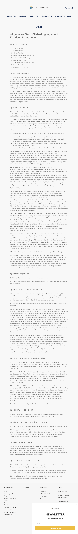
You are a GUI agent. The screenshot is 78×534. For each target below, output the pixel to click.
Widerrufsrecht (45, 494)
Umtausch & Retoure (10, 512)
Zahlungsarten (9, 510)
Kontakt (6, 491)
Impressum (43, 491)
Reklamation (8, 515)
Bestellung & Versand (11, 507)
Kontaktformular (63, 502)
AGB (41, 499)
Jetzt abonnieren (55, 528)
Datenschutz (44, 496)
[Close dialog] (76, 504)
